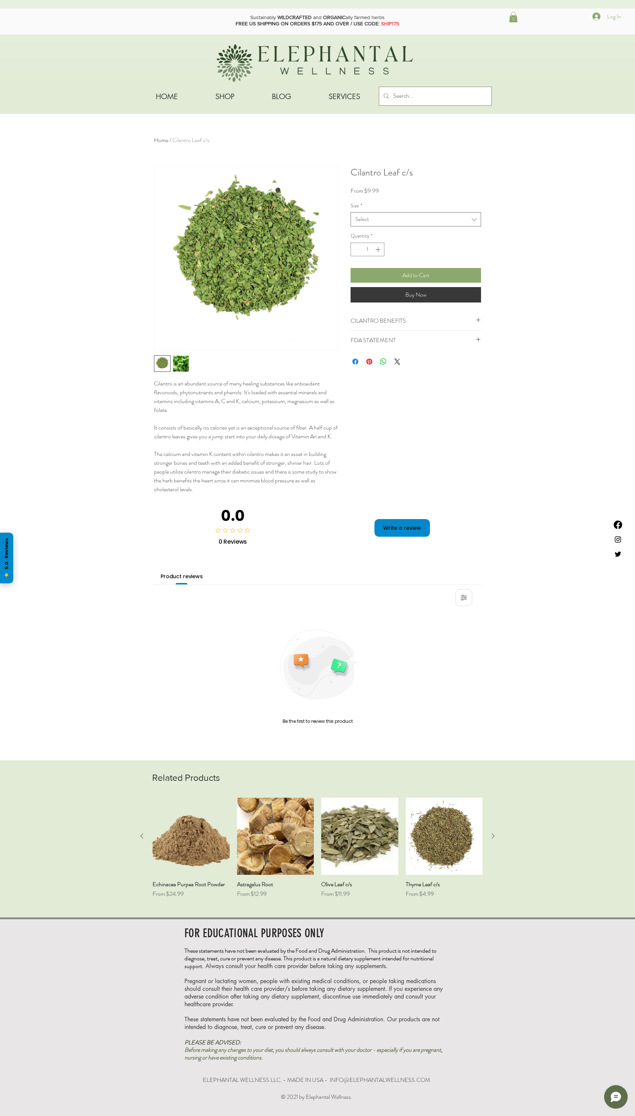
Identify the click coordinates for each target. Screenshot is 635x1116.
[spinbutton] (367, 249)
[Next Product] (493, 835)
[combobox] (416, 219)
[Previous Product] (141, 835)
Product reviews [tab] (182, 576)
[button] (513, 17)
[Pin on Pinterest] (369, 361)
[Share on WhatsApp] (383, 361)
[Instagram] (618, 539)
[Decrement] (356, 249)
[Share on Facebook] (355, 361)
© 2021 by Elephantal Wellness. (316, 1097)
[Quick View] (191, 836)
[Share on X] (397, 361)
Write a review (402, 528)
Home (161, 140)
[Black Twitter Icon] (618, 554)
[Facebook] (618, 525)
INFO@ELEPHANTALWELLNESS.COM (380, 1080)
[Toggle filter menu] (463, 597)
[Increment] (378, 249)
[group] (317, 851)
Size (356, 205)
